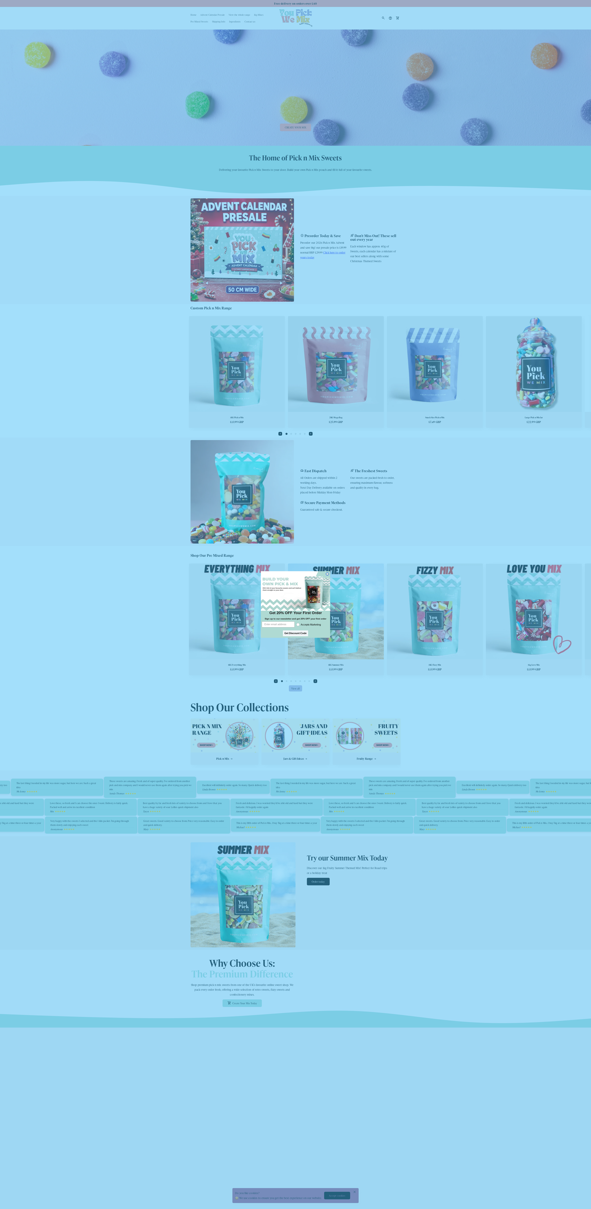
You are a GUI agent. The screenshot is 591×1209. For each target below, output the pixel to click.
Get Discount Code (295, 633)
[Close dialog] (327, 574)
